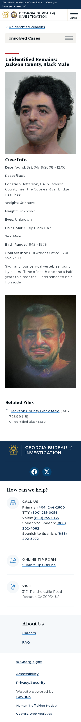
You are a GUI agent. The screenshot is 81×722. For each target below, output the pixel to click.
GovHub (23, 697)
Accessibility (27, 674)
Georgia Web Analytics (34, 713)
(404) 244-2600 (51, 507)
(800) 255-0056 (44, 513)
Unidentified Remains (27, 27)
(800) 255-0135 (46, 518)
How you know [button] (11, 6)
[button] (69, 38)
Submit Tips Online (39, 565)
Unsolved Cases (24, 38)
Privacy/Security (31, 682)
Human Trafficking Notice (36, 705)
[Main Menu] (73, 15)
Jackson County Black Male (35, 411)
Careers (29, 633)
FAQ (26, 642)
